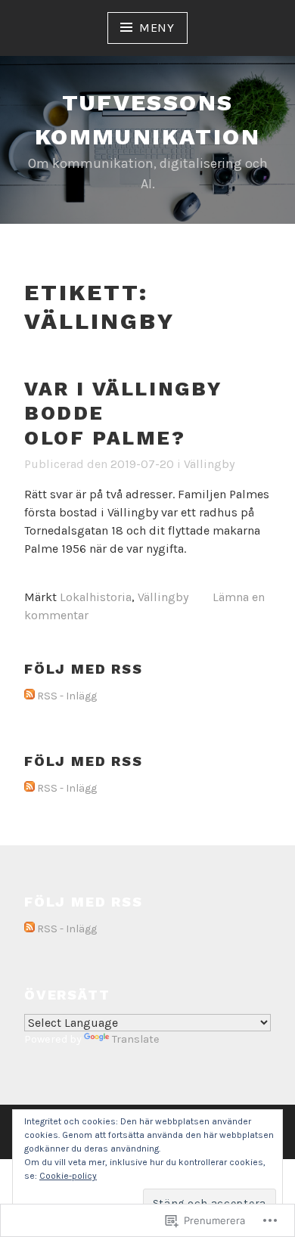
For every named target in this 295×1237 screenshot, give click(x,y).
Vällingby (209, 464)
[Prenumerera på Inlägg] (29, 697)
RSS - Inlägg (67, 696)
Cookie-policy (68, 1175)
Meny (157, 27)
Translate (136, 1039)
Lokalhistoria (96, 597)
